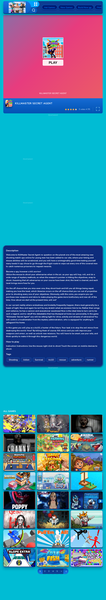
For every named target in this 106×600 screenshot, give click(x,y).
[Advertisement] (27, 179)
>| (66, 571)
